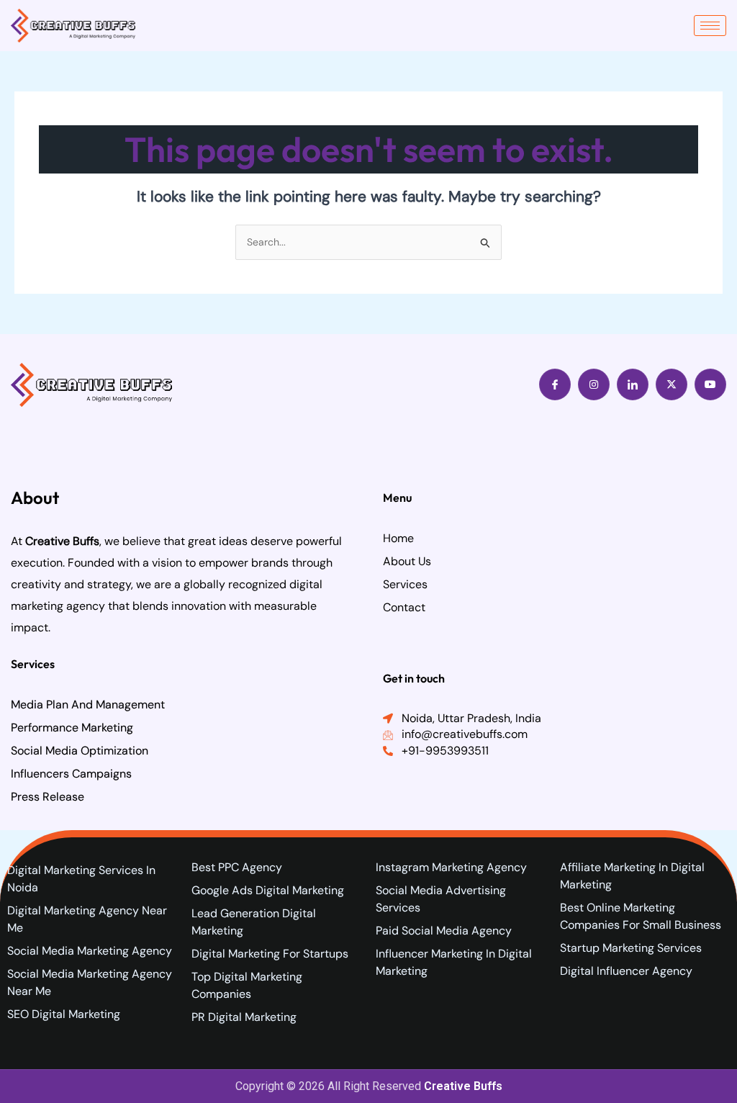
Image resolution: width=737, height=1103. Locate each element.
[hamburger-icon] (710, 25)
